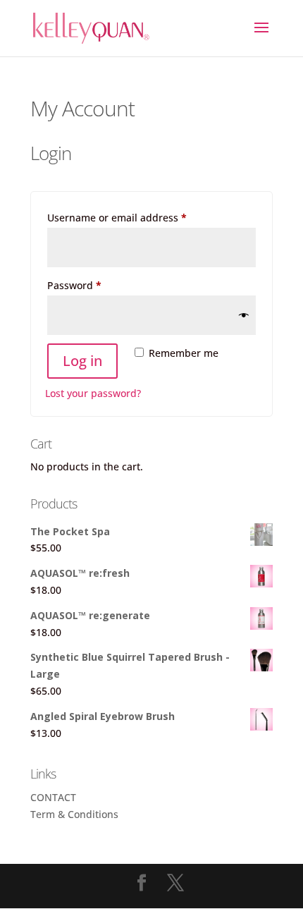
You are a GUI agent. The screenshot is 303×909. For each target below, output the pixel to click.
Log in (82, 360)
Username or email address (138, 217)
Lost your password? (93, 393)
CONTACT (53, 797)
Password (95, 285)
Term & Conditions (74, 814)
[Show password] (244, 315)
